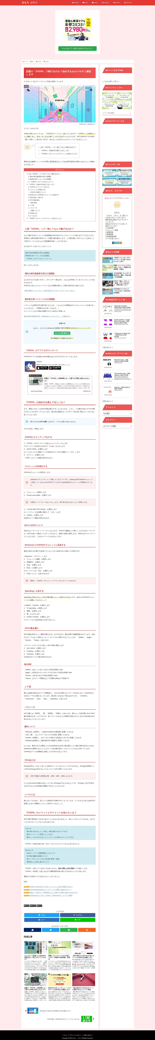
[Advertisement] (117, 144)
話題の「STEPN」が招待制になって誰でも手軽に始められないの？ (53, 892)
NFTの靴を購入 (35, 200)
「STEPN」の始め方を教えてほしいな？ (41, 184)
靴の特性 (34, 202)
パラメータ (33, 208)
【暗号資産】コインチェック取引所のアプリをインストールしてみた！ (50, 291)
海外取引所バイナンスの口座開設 (40, 179)
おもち (117, 212)
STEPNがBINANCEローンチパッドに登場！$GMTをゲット (50, 890)
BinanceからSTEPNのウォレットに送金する (44, 195)
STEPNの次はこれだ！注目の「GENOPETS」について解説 (50, 895)
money (40, 905)
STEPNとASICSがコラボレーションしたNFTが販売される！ (51, 887)
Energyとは (33, 213)
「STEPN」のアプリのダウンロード (41, 182)
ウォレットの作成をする (38, 189)
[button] (130, 113)
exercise (33, 905)
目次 (57, 170)
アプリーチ (67, 364)
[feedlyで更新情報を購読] (69, 930)
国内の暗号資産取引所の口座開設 (40, 176)
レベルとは (33, 216)
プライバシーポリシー (75, 1035)
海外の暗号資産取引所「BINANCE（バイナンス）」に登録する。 (47, 316)
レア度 (32, 205)
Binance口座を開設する (62, 333)
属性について (35, 210)
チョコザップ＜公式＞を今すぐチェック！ (77, 48)
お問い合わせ (87, 1035)
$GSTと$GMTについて (38, 192)
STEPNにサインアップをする (39, 187)
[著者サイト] (32, 930)
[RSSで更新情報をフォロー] (87, 930)
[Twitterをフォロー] (50, 930)
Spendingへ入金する (36, 197)
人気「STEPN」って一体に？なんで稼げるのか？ (44, 174)
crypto (27, 905)
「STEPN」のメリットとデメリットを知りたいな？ (45, 218)
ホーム (65, 1035)
